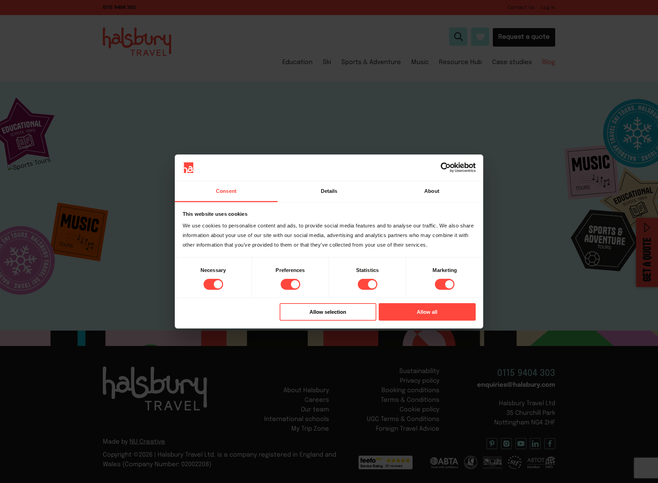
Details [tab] (329, 191)
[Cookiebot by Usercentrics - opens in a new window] (446, 167)
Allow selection (327, 312)
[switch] (290, 284)
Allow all (427, 312)
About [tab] (431, 191)
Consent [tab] (226, 191)
